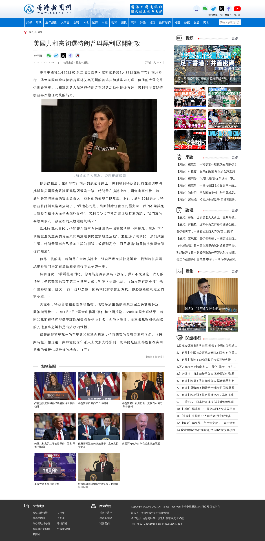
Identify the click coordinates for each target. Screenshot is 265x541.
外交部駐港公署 (41, 523)
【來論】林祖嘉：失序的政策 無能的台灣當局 (205, 171)
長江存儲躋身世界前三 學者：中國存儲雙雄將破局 (208, 259)
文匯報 (61, 512)
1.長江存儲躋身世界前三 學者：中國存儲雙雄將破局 (209, 345)
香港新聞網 (106, 518)
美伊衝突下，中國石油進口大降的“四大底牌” (204, 231)
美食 (206, 22)
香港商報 (62, 523)
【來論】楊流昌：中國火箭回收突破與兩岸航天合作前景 (212, 185)
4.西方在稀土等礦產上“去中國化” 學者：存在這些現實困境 (213, 366)
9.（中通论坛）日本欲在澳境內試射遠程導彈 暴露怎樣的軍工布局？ (219, 401)
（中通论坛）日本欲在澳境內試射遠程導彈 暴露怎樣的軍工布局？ (218, 245)
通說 (152, 22)
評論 (143, 22)
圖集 (124, 22)
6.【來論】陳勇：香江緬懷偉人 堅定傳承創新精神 (208, 380)
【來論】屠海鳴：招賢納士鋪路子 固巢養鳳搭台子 (208, 199)
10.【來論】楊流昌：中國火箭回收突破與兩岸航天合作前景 (214, 408)
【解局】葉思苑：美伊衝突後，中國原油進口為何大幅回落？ (215, 238)
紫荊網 (36, 534)
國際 (95, 22)
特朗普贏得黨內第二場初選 (93, 403)
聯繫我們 (105, 523)
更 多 (235, 38)
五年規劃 (51, 22)
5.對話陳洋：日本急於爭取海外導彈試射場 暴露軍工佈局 (212, 373)
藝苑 (187, 22)
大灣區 (65, 22)
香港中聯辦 (39, 518)
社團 (177, 22)
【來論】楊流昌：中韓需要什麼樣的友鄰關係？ (206, 164)
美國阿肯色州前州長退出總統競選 (141, 443)
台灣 (76, 22)
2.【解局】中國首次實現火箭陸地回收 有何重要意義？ (211, 352)
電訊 (133, 22)
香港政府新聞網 (41, 528)
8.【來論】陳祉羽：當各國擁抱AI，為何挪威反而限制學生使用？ (217, 394)
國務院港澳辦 (40, 512)
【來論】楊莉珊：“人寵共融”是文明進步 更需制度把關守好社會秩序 (220, 178)
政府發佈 (165, 22)
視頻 (114, 22)
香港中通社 (106, 512)
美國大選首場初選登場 (46, 483)
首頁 (31, 32)
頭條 (29, 22)
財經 (105, 22)
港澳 (39, 22)
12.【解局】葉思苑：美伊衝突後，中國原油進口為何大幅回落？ (217, 422)
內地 (86, 22)
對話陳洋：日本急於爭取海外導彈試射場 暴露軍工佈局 (211, 252)
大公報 (61, 518)
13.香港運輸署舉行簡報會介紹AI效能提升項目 (205, 430)
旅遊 (196, 22)
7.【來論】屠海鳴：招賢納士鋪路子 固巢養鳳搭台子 (209, 387)
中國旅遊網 (63, 528)
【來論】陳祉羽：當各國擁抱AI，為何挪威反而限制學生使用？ (216, 192)
